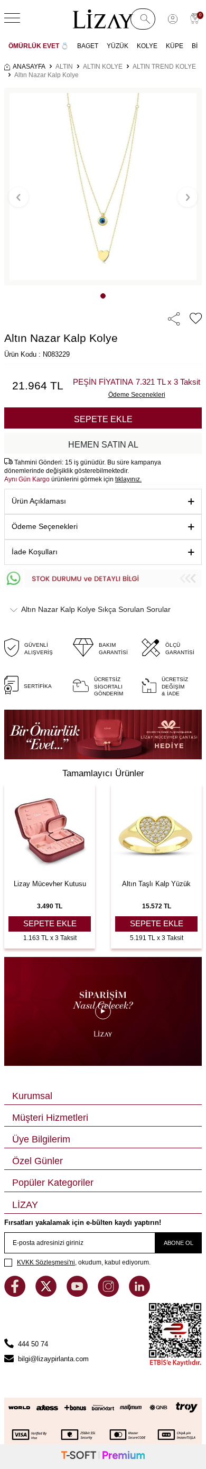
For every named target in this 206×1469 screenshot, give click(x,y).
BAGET (87, 46)
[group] (103, 186)
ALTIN (64, 66)
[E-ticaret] (103, 1457)
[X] (47, 1294)
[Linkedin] (139, 1294)
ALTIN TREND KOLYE (164, 66)
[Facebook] (15, 1294)
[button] (103, 296)
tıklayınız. (128, 479)
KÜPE (174, 46)
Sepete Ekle (103, 419)
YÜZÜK (117, 46)
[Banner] (103, 734)
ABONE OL (178, 1243)
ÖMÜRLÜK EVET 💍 (38, 46)
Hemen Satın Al (103, 444)
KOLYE (147, 46)
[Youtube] (78, 1294)
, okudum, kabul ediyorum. (84, 1262)
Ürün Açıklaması (39, 501)
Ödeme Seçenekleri (45, 526)
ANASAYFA (29, 66)
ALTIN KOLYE (103, 66)
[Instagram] (109, 1294)
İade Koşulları (35, 551)
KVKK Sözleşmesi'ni (46, 1262)
